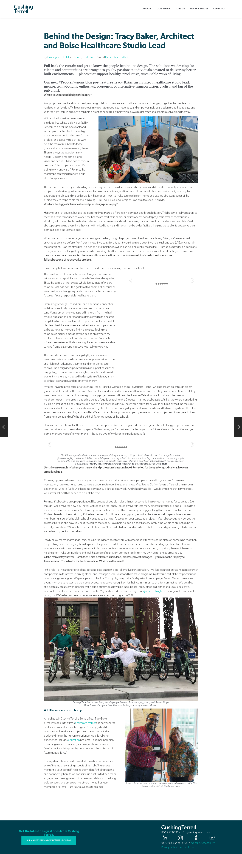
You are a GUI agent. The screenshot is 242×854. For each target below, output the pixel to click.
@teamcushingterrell (155, 591)
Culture (77, 57)
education (74, 740)
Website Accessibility (202, 843)
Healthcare (89, 57)
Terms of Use (186, 847)
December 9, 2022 (116, 57)
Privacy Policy (169, 847)
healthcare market (85, 723)
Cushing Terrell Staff (58, 57)
